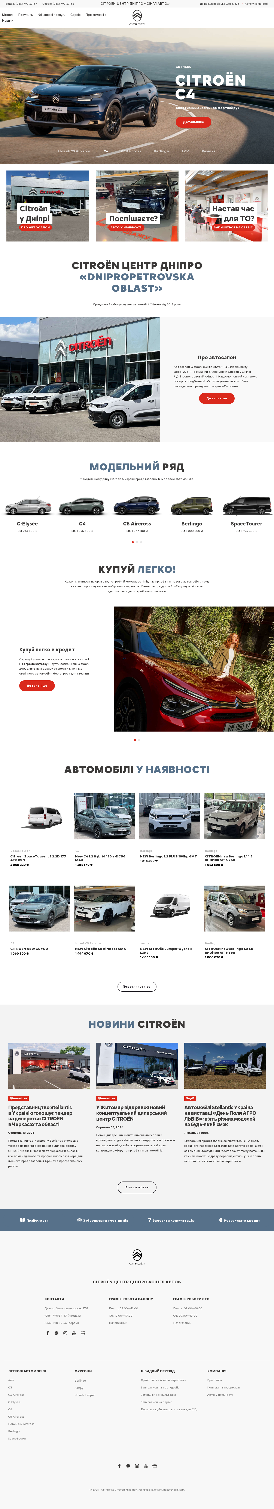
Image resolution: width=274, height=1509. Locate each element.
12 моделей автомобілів (175, 479)
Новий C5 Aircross (88, 943)
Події (190, 1098)
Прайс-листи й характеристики (163, 1380)
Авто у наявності (256, 3)
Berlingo (146, 851)
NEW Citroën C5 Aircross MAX (100, 949)
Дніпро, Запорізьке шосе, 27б (219, 3)
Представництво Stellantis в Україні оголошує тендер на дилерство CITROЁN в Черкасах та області (40, 1115)
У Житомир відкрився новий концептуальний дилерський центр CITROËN (131, 1113)
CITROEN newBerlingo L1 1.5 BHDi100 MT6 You (228, 858)
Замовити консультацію (158, 1395)
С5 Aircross (16, 1416)
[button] (74, 152)
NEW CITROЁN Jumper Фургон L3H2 (166, 951)
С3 (10, 1387)
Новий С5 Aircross (21, 1424)
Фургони (83, 1371)
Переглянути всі (137, 986)
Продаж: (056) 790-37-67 (20, 3)
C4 (77, 851)
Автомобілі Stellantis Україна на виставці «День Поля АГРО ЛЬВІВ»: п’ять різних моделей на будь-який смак (220, 1115)
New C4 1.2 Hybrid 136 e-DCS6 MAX (100, 858)
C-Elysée (14, 1402)
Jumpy (78, 1388)
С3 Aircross (16, 1395)
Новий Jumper (84, 1395)
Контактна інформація (223, 1387)
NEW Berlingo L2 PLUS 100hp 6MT (168, 856)
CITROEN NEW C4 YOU (29, 949)
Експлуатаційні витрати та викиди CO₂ (169, 1409)
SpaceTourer (20, 851)
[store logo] (137, 18)
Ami (11, 1380)
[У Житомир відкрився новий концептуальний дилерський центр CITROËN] (137, 1066)
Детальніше (216, 398)
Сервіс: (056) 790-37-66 (58, 3)
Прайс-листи (37, 1220)
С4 (10, 1409)
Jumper (145, 943)
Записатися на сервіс (156, 1402)
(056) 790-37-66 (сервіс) (62, 1323)
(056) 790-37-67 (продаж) (63, 1315)
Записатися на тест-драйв (160, 1387)
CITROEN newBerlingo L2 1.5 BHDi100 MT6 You (229, 951)
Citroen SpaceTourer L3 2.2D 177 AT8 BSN (38, 858)
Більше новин (137, 1187)
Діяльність (18, 1098)
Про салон (214, 1380)
